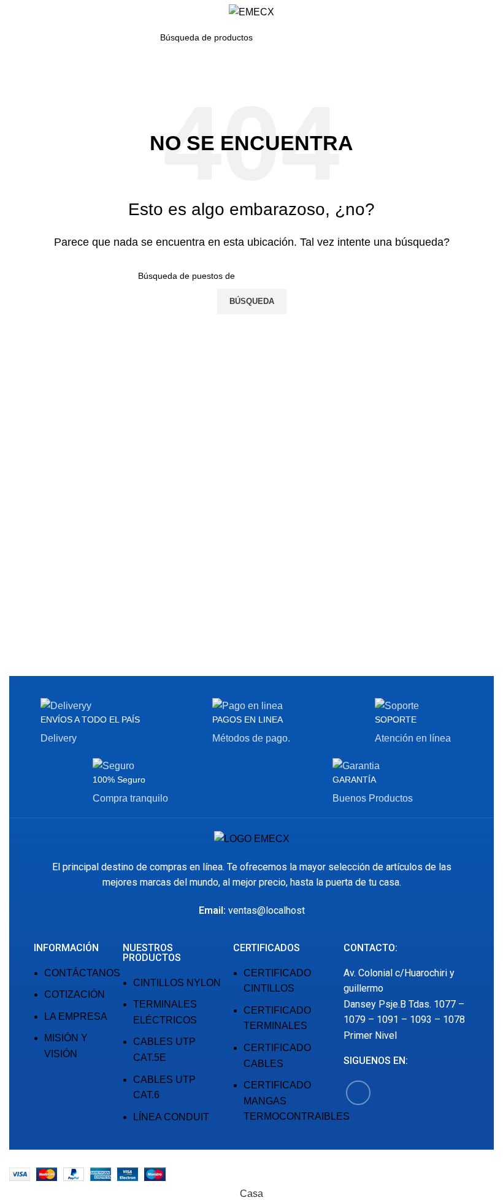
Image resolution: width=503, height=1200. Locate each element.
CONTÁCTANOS (82, 973)
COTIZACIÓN (74, 994)
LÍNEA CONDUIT (171, 1117)
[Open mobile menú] (14, 12)
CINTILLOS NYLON (177, 983)
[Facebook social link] (358, 1092)
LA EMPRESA (75, 1016)
